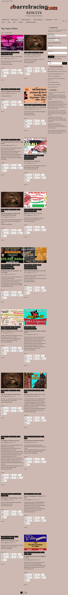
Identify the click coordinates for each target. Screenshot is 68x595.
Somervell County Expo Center (30, 157)
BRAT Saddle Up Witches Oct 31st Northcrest (57, 71)
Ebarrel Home (5, 19)
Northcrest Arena (4, 54)
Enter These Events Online (56, 66)
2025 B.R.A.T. (7, 52)
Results (10, 54)
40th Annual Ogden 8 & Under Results (11, 91)
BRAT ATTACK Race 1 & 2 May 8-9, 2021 (12, 331)
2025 (2, 52)
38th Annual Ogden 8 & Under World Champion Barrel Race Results (10, 214)
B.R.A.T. (12, 52)
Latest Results (49, 19)
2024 (2, 89)
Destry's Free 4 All (31, 155)
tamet (3, 58)
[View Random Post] (63, 21)
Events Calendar (25, 19)
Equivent (17, 52)
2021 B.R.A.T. (7, 326)
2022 (2, 209)
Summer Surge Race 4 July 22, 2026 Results (57, 130)
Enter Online (14, 19)
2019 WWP (7, 536)
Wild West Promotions (29, 268)
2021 (26, 264)
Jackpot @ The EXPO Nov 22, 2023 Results (35, 107)
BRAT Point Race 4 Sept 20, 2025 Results (11, 56)
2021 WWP (30, 264)
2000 (3, 22)
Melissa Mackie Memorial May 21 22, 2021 (35, 270)
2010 (9, 22)
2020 (14, 22)
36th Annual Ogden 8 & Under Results (11, 394)
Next (26, 593)
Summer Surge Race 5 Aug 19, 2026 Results (57, 110)
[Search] (65, 21)
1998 (56, 19)
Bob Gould (27, 56)
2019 (26, 390)
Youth (2, 211)
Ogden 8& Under (35, 52)
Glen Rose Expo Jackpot (37, 104)
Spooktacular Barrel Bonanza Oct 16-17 (56, 73)
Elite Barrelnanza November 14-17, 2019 (34, 394)
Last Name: (50, 51)
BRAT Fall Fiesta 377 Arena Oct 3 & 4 (55, 69)
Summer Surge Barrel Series (53, 82)
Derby (6, 493)
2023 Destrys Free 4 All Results (32, 161)
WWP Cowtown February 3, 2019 (9, 540)
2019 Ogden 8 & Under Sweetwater (10, 440)
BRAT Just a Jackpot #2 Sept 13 (54, 76)
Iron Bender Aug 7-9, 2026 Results (55, 117)
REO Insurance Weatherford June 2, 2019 (11, 498)
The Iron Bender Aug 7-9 (53, 87)
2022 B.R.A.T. (30, 209)
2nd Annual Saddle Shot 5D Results (55, 101)
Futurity (13, 264)
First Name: (50, 45)
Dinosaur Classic (8, 264)
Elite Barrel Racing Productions (34, 390)
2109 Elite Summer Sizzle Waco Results (34, 440)
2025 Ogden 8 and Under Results (32, 54)
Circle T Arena (30, 493)
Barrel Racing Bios (31, 22)
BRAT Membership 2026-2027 (54, 84)
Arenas (21, 22)
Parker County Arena (17, 493)
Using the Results (37, 19)
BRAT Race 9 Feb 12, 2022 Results (33, 213)
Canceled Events (53, 27)
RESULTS (34, 12)
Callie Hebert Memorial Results (54, 123)
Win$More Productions (29, 158)
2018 (26, 552)
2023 (26, 104)
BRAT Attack (17, 326)
